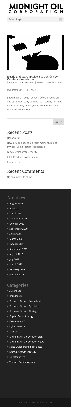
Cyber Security (17, 326)
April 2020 (15, 233)
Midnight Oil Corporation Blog (26, 336)
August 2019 (16, 254)
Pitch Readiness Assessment (22, 157)
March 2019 (15, 264)
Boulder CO (15, 295)
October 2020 (16, 223)
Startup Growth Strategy (50, 82)
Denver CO (15, 331)
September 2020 (18, 228)
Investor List (13, 162)
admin (14, 82)
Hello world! (13, 137)
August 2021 (16, 203)
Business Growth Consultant (25, 301)
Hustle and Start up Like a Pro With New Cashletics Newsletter (32, 78)
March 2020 (15, 238)
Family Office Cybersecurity (22, 151)
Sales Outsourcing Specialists (25, 346)
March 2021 (15, 213)
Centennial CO (17, 321)
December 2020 (18, 218)
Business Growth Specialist (24, 306)
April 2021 (15, 208)
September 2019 (18, 249)
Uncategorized (17, 356)
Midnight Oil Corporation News (26, 341)
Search (58, 121)
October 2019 (16, 243)
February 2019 (17, 269)
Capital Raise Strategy (21, 316)
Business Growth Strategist (24, 311)
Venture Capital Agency (22, 362)
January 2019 (16, 274)
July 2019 (14, 259)
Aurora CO (15, 290)
